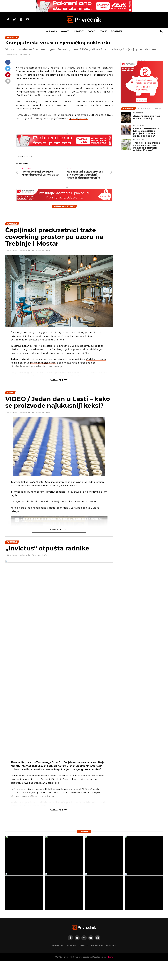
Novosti (65, 31)
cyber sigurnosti (78, 118)
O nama (71, 945)
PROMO (103, 31)
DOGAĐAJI (116, 31)
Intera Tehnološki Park (43, 362)
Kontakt (111, 945)
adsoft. (109, 957)
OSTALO (83, 945)
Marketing (58, 945)
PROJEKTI (79, 31)
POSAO (91, 31)
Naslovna (51, 31)
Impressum (97, 945)
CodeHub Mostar (96, 359)
